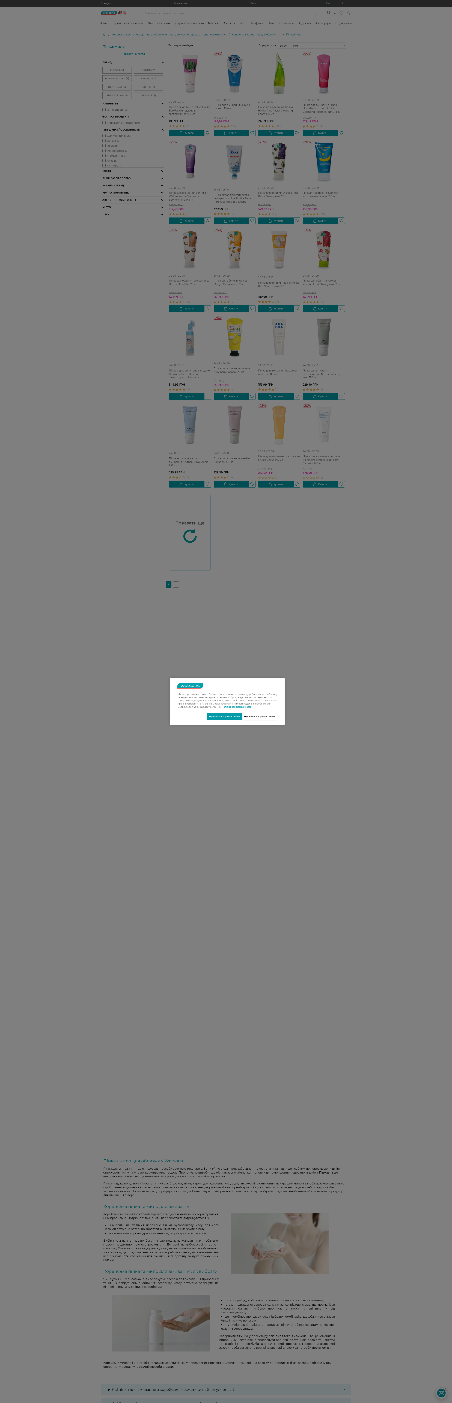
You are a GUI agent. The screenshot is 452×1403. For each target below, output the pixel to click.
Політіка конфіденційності (236, 707)
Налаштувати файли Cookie (259, 716)
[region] (227, 701)
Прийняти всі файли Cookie (224, 716)
